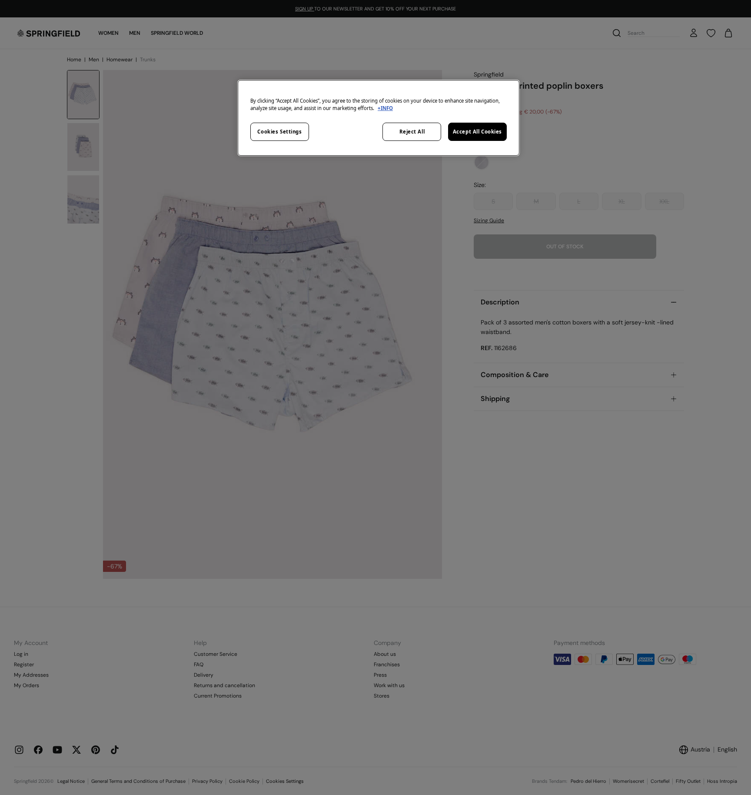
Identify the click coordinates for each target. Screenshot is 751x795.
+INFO (385, 108)
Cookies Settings (279, 131)
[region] (378, 118)
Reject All (412, 131)
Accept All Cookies (477, 131)
